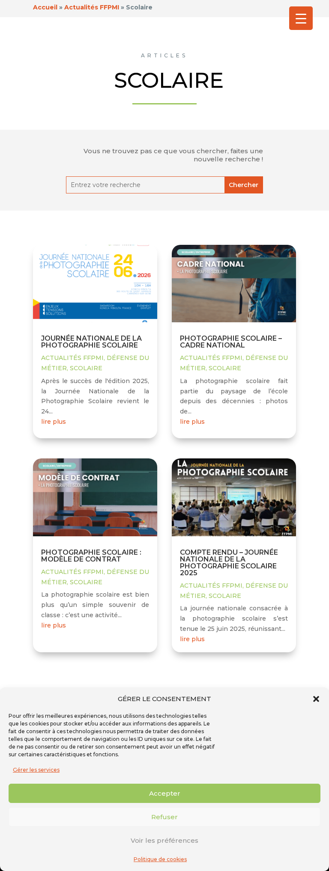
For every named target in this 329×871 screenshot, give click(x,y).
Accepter (164, 793)
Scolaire (86, 368)
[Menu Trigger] (301, 18)
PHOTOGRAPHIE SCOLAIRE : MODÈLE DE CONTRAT (91, 555)
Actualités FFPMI (72, 358)
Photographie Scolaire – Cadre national (231, 341)
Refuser (164, 817)
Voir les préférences (164, 840)
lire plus (53, 421)
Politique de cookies (160, 859)
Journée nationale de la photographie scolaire (91, 341)
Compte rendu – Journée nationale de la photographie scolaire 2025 (229, 562)
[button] (316, 699)
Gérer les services (36, 770)
